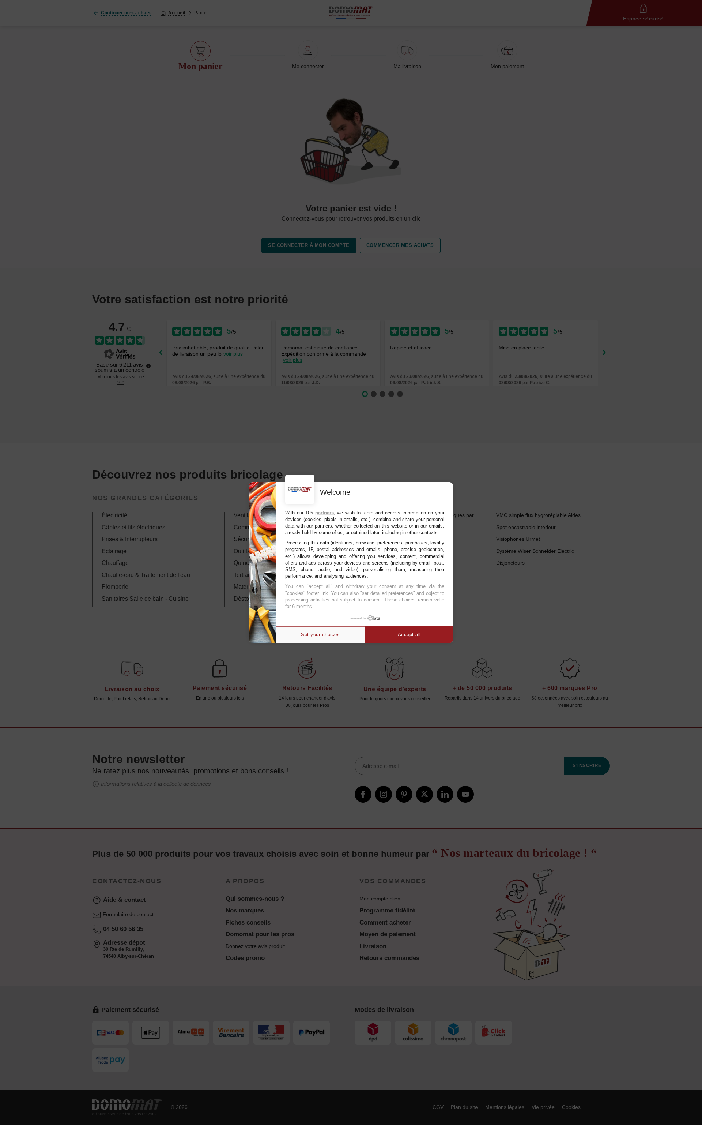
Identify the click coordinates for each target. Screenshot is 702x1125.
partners (324, 512)
